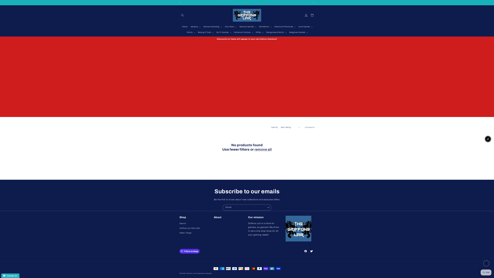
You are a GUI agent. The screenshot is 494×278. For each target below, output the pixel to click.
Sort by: (274, 127)
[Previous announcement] (180, 2)
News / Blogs (185, 233)
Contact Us (11, 276)
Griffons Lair (191, 273)
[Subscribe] (268, 207)
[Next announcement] (314, 2)
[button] (182, 15)
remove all (263, 149)
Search (182, 223)
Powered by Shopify (204, 273)
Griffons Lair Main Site (189, 228)
